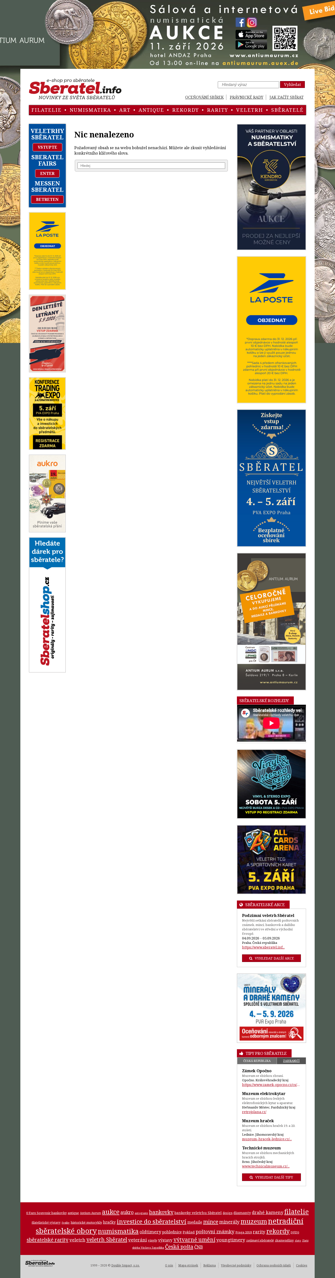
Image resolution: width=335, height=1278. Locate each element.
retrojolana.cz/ (254, 1111)
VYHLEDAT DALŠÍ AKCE (274, 958)
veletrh (249, 110)
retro (295, 1232)
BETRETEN (47, 199)
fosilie (66, 1222)
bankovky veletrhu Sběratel (198, 1212)
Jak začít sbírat (287, 97)
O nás (169, 1265)
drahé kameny (267, 1212)
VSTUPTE (47, 147)
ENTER (47, 173)
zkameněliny (284, 1240)
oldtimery (150, 1232)
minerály (229, 1221)
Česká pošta (179, 1246)
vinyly (152, 1240)
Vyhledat (292, 84)
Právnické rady (246, 97)
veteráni (137, 1240)
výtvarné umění (194, 1239)
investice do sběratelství (151, 1221)
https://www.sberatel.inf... (263, 947)
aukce (110, 1211)
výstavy (165, 1240)
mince (210, 1221)
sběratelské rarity (47, 1239)
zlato (298, 1240)
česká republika (257, 1061)
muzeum (254, 1221)
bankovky (161, 1212)
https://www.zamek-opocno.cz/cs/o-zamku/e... (271, 1084)
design (227, 1213)
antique (151, 110)
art (124, 110)
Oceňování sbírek (204, 97)
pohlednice (172, 1232)
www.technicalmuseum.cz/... (266, 1166)
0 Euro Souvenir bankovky (46, 1213)
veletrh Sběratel (106, 1239)
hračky (109, 1222)
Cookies (301, 1265)
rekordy (185, 110)
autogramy (141, 1213)
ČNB (198, 1247)
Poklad (189, 1231)
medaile (194, 1222)
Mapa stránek (188, 1265)
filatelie (46, 110)
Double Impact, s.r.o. (125, 1265)
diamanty (242, 1212)
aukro (127, 1212)
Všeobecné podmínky (236, 1265)
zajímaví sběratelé (260, 1240)
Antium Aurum (90, 1213)
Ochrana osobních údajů (274, 1265)
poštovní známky (215, 1231)
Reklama (209, 1265)
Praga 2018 (243, 1232)
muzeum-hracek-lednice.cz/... (267, 1139)
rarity (217, 110)
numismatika (90, 110)
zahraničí (291, 1061)
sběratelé (287, 110)
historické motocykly (86, 1222)
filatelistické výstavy (46, 1222)
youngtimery (230, 1240)
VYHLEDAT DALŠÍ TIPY (274, 1177)
